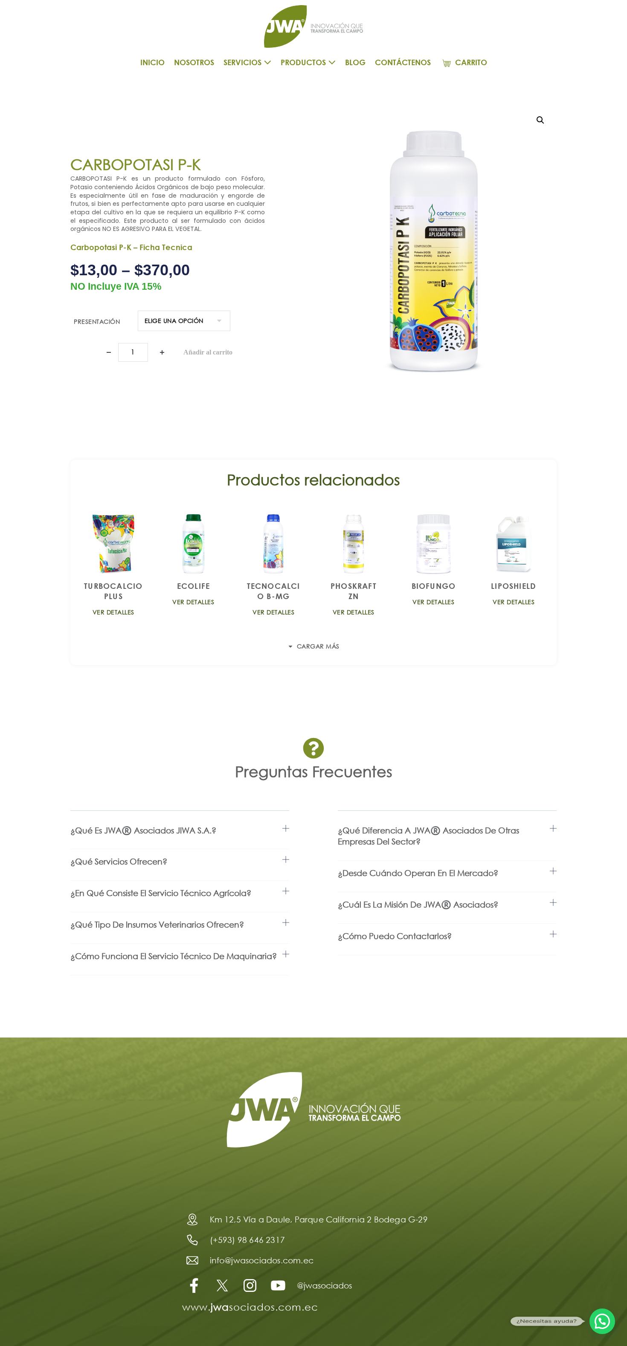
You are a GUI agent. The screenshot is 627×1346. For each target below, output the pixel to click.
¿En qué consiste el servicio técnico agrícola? (160, 893)
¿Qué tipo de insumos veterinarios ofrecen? (157, 924)
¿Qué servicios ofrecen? (118, 861)
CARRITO (470, 62)
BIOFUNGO (434, 586)
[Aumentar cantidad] (162, 352)
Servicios (244, 62)
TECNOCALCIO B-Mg (273, 591)
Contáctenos (403, 62)
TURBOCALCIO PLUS (113, 591)
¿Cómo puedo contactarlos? (395, 936)
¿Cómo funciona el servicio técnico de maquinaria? (173, 956)
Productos (304, 62)
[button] (540, 120)
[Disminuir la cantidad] (108, 352)
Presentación (97, 321)
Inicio (152, 62)
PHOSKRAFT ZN (354, 591)
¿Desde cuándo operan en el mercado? (418, 873)
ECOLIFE (193, 586)
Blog (355, 62)
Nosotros (194, 62)
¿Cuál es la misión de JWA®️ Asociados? (418, 904)
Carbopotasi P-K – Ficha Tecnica (131, 247)
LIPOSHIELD (513, 586)
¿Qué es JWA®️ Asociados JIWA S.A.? (143, 830)
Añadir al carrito (207, 352)
